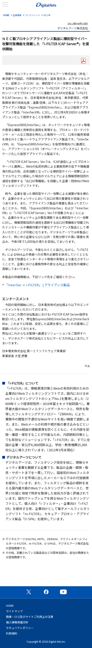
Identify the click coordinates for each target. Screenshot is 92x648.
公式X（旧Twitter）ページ (29, 592)
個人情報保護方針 (17, 622)
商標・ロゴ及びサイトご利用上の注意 (29, 617)
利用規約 (11, 633)
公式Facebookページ (46, 592)
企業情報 (17, 15)
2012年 (46, 15)
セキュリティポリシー (20, 628)
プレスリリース (32, 15)
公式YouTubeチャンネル (63, 592)
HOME (6, 15)
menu (5, 4)
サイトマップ (14, 611)
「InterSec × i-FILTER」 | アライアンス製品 (37, 285)
